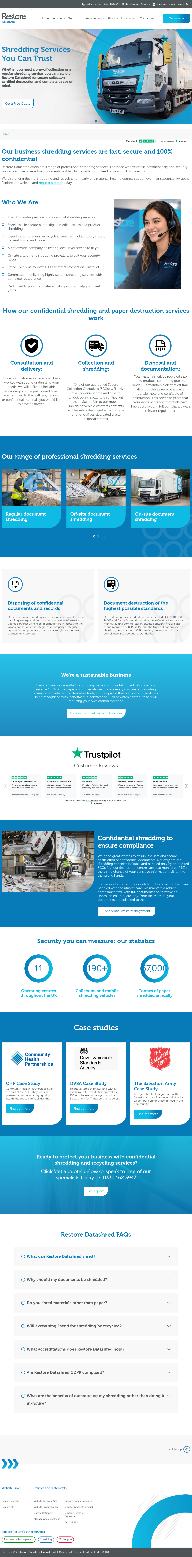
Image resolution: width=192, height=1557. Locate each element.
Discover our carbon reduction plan (96, 713)
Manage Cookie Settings (47, 1519)
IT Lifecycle (65, 1539)
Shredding (46, 1539)
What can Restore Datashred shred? (61, 1256)
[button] (88, 536)
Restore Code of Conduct (78, 1501)
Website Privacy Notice (46, 1507)
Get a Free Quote (17, 103)
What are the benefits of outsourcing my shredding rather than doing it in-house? (95, 1400)
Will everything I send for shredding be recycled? (74, 1326)
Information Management (18, 1539)
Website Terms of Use (45, 1501)
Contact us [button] (147, 18)
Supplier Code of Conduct (79, 1507)
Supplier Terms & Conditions (74, 1515)
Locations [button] (128, 18)
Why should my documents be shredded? (67, 1279)
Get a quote (176, 18)
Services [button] (57, 18)
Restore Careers (10, 1501)
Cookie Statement (43, 1513)
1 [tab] (96, 121)
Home (45, 18)
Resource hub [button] (93, 18)
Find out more (20, 1108)
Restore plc (8, 1507)
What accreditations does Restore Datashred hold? (75, 1349)
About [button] (111, 18)
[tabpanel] (96, 76)
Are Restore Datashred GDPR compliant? (65, 1372)
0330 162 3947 (112, 4)
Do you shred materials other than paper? (67, 1303)
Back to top (175, 1449)
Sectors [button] (73, 18)
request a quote (50, 183)
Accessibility (71, 1522)
